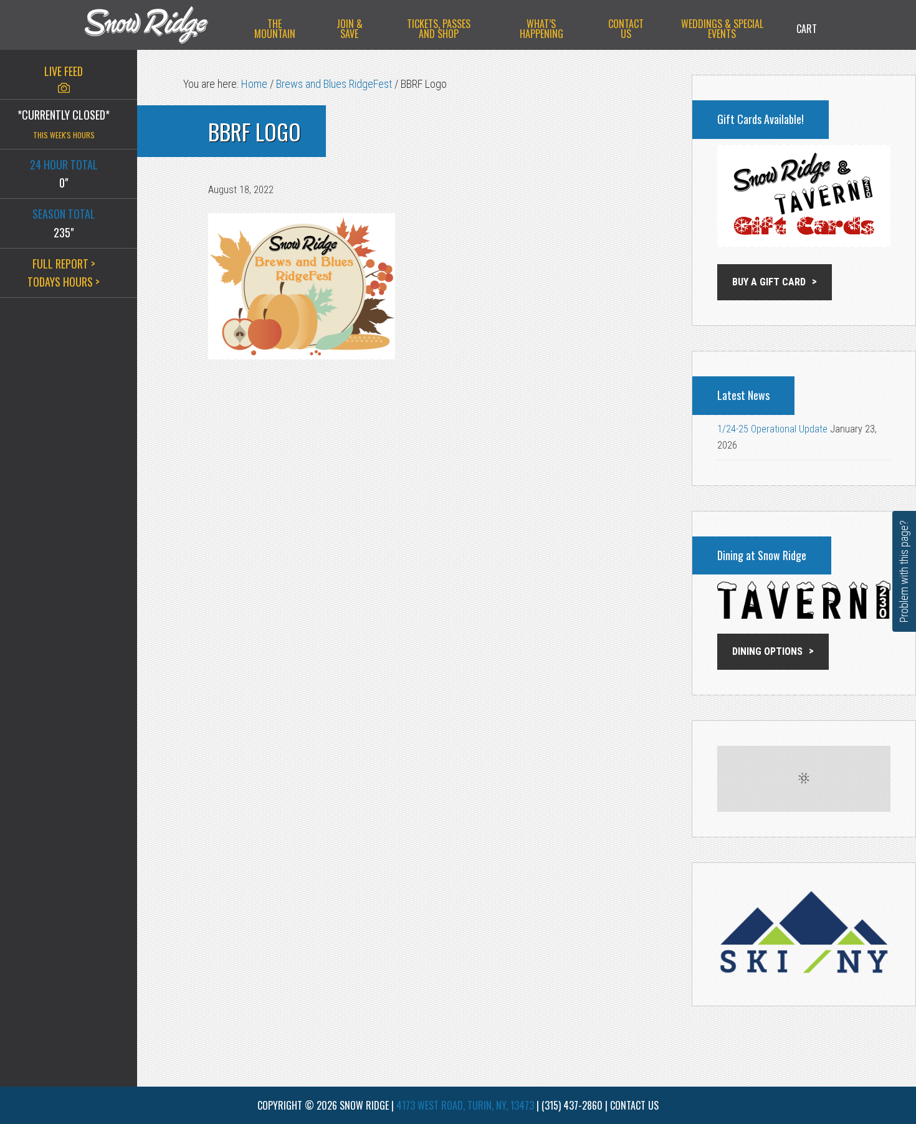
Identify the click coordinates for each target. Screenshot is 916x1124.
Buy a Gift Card (769, 282)
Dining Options (767, 651)
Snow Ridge (159, 25)
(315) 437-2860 (572, 1105)
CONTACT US (634, 1105)
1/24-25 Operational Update (772, 429)
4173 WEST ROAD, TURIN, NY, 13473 (465, 1105)
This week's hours (64, 135)
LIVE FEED (63, 71)
